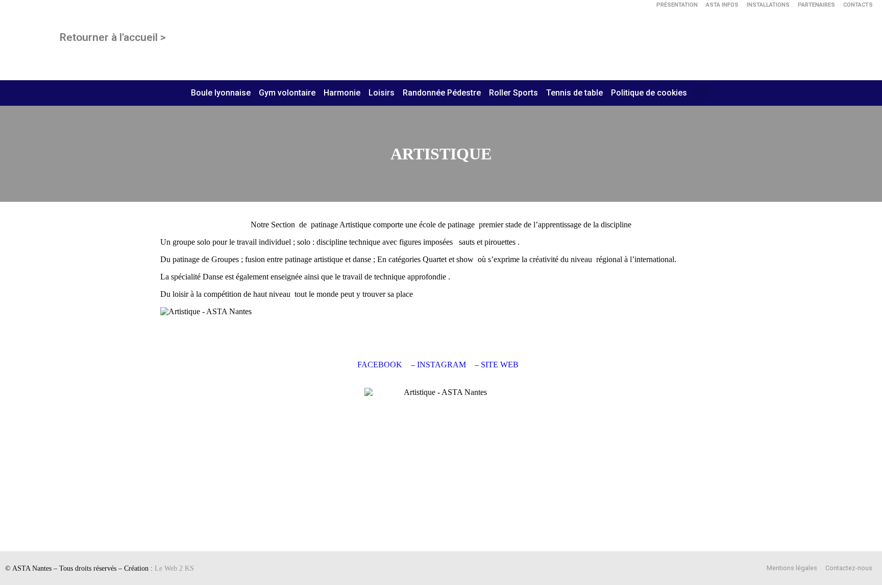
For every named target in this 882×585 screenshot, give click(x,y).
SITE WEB (500, 364)
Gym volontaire (287, 93)
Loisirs (382, 93)
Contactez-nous (848, 568)
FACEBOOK (379, 364)
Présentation (677, 5)
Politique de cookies (649, 93)
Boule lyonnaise (221, 93)
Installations (768, 5)
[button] (702, 92)
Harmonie (342, 93)
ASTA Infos (722, 5)
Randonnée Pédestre (442, 93)
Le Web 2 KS (174, 568)
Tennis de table (574, 93)
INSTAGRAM (441, 364)
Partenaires (816, 5)
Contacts (858, 5)
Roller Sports (513, 93)
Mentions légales (792, 568)
